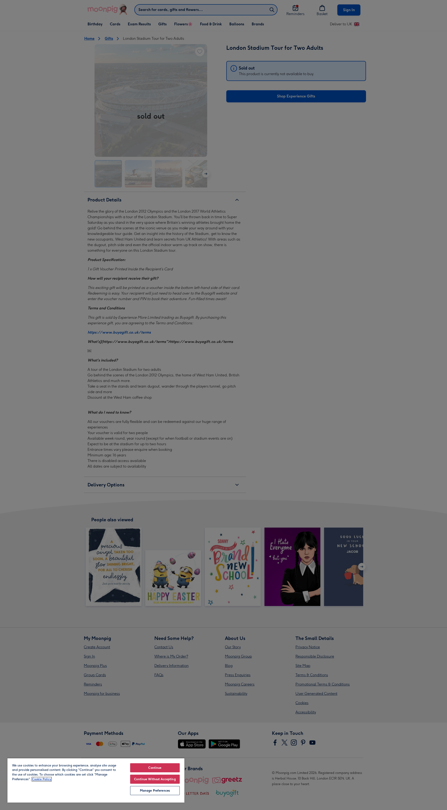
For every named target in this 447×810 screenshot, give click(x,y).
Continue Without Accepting (155, 779)
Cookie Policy (41, 779)
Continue (154, 768)
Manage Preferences (155, 790)
